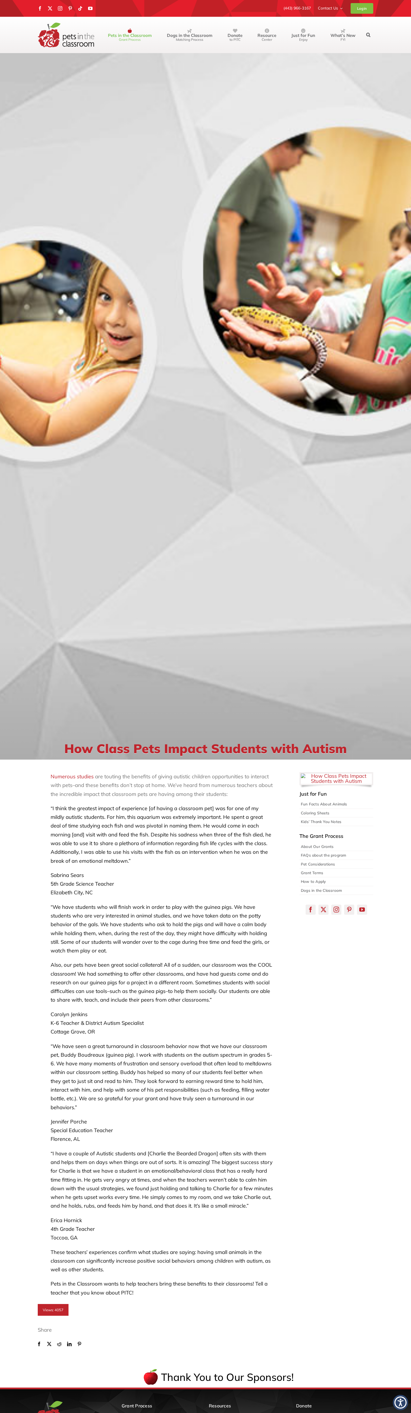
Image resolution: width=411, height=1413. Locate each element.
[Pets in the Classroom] (66, 25)
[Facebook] (39, 1344)
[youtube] (90, 8)
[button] (368, 35)
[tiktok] (80, 8)
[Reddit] (59, 1344)
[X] (49, 1344)
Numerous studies (72, 776)
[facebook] (40, 8)
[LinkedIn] (69, 1344)
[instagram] (60, 8)
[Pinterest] (79, 1344)
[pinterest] (70, 8)
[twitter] (50, 8)
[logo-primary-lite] (69, 1403)
